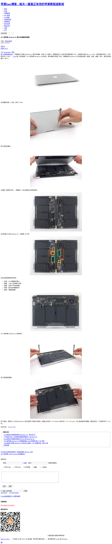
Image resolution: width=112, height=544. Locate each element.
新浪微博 (7, 496)
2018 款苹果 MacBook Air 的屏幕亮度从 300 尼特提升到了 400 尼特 (24, 441)
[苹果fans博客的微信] (10, 531)
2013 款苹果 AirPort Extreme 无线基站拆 (13, 454)
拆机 (13, 52)
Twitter (17, 492)
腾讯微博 (17, 496)
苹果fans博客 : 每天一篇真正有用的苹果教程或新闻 (32, 4)
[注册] (25, 463)
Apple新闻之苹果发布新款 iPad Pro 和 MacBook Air (19, 439)
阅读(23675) (4, 48)
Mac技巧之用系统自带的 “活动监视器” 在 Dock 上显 (17, 452)
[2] (11, 427)
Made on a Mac (5, 539)
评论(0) (3, 46)
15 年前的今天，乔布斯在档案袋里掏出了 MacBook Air (20, 437)
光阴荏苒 (6, 445)
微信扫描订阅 (4, 509)
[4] (14, 427)
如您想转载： (4, 501)
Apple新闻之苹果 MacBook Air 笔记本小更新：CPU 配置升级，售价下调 (26, 443)
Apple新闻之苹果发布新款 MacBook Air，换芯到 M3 (19, 434)
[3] (12, 427)
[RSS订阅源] (1, 491)
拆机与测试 (8, 41)
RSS (6, 492)
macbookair (7, 52)
